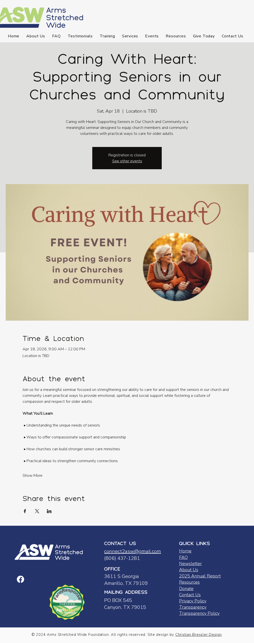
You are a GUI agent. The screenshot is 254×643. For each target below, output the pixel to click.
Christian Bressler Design (198, 634)
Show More (32, 475)
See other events (127, 161)
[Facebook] (20, 579)
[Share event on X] (37, 511)
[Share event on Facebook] (25, 511)
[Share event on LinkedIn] (49, 511)
